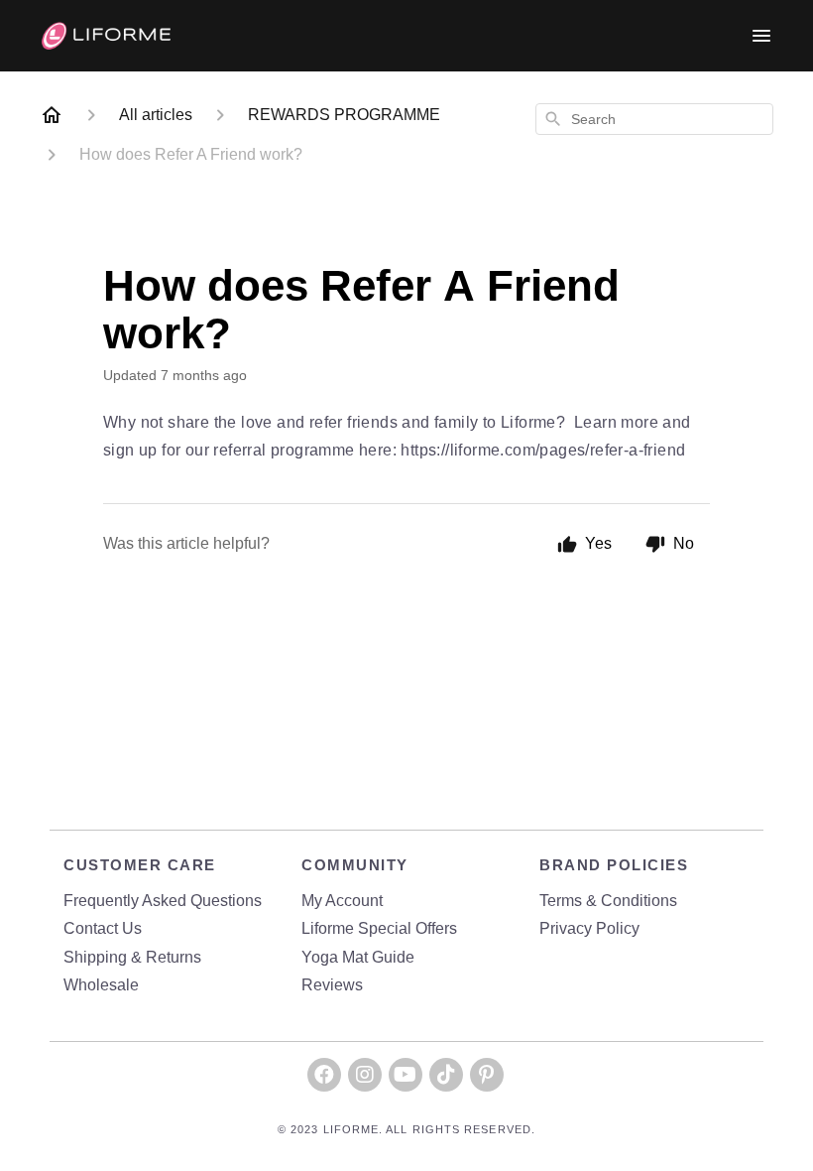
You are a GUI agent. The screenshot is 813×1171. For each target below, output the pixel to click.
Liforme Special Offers (379, 928)
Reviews (332, 984)
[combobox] (654, 119)
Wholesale (101, 984)
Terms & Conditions (608, 900)
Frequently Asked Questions (162, 900)
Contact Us (102, 928)
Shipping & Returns (132, 957)
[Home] (51, 115)
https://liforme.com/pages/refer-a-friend (543, 450)
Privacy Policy (589, 928)
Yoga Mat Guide (357, 957)
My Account (342, 900)
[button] (324, 1075)
